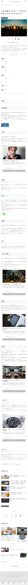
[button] (16, 39)
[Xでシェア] (9, 39)
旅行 (6, 69)
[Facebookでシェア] (12, 39)
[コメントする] (19, 39)
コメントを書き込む (14, 566)
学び (4, 75)
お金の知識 (7, 77)
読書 (6, 79)
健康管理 (6, 61)
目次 (12, 54)
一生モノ (5, 85)
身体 (4, 58)
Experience (5, 506)
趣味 (6, 71)
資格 (6, 81)
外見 (6, 63)
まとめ (5, 89)
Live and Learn (14, 1)
